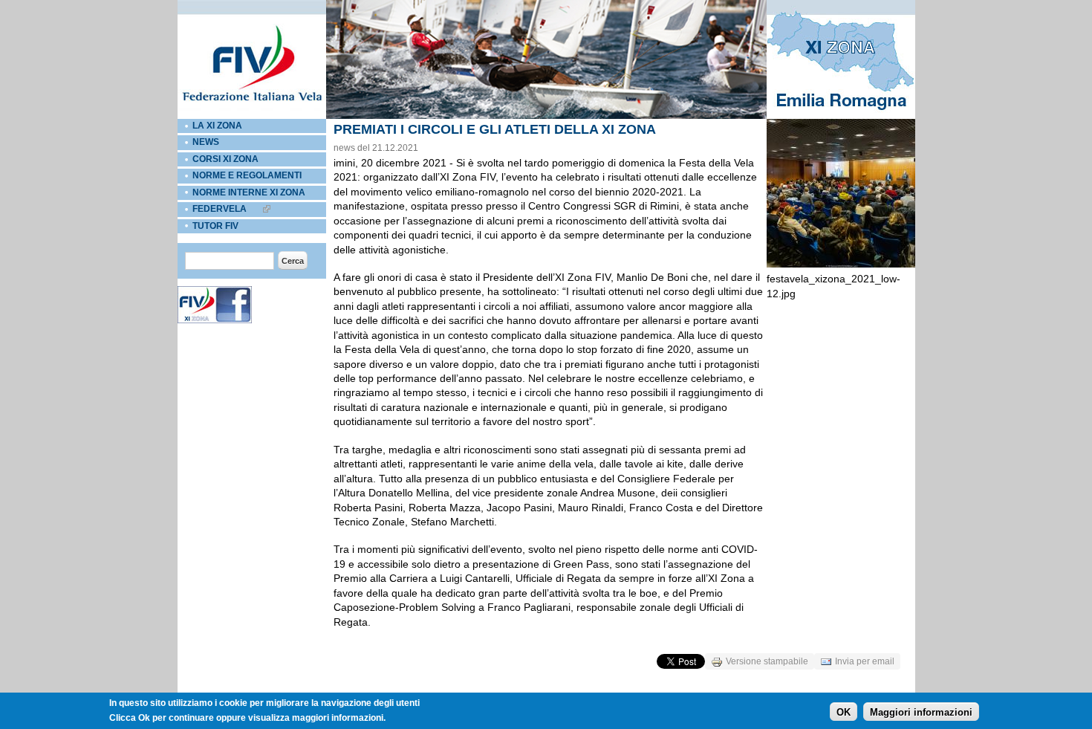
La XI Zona (217, 125)
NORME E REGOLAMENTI (247, 175)
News (205, 142)
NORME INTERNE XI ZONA (248, 192)
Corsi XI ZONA (225, 159)
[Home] (252, 116)
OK (843, 711)
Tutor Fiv (215, 226)
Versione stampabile (767, 661)
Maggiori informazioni (921, 711)
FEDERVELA (219, 209)
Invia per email (864, 661)
